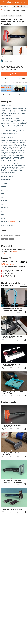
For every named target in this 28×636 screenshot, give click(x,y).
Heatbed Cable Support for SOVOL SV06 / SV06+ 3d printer (13, 337)
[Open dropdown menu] (26, 19)
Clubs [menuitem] (18, 10)
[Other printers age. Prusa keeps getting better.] (14, 88)
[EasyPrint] (15, 6)
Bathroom (19, 15)
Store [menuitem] (13, 10)
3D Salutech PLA (12, 221)
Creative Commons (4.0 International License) (13, 264)
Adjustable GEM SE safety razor (12, 509)
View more (23, 284)
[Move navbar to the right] (26, 10)
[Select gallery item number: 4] (15, 361)
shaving (17, 235)
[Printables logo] (1, 10)
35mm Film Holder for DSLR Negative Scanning (11, 364)
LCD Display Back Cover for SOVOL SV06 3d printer (13, 392)
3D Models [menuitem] (7, 10)
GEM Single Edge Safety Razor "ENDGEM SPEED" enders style (12, 481)
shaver (11, 239)
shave (11, 235)
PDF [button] (25, 101)
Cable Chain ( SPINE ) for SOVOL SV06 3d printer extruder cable (12, 309)
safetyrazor (4, 239)
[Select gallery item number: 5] (16, 361)
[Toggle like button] (3, 312)
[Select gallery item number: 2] (14, 389)
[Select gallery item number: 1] (11, 361)
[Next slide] (25, 50)
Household (12, 15)
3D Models (4, 15)
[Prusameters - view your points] (18, 6)
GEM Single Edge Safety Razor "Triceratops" (11, 453)
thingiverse (4, 235)
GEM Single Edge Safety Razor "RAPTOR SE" (11, 425)
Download (15, 74)
